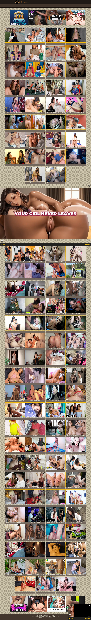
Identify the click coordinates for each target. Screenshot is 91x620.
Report (51, 617)
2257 (58, 616)
